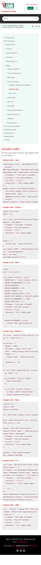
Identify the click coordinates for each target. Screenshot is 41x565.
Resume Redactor (11, 61)
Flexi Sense (11, 106)
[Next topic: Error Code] (39, 26)
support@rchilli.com (22, 542)
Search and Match (11, 53)
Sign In (30, 8)
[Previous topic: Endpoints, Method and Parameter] (36, 26)
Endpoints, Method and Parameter (20, 85)
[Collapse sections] (32, 26)
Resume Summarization (14, 110)
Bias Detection (12, 123)
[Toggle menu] (36, 8)
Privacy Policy (33, 546)
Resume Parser (10, 44)
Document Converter (14, 73)
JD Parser (9, 49)
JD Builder (10, 119)
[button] (3, 37)
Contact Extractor (8, 27)
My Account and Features (12, 126)
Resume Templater (13, 69)
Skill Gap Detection (13, 114)
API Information (12, 25)
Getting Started (9, 38)
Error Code (12, 93)
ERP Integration (9, 133)
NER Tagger (11, 77)
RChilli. (14, 546)
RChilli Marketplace (10, 130)
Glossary (7, 140)
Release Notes (9, 136)
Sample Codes (19, 27)
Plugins (21, 25)
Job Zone (10, 102)
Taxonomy (9, 57)
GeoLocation (11, 97)
